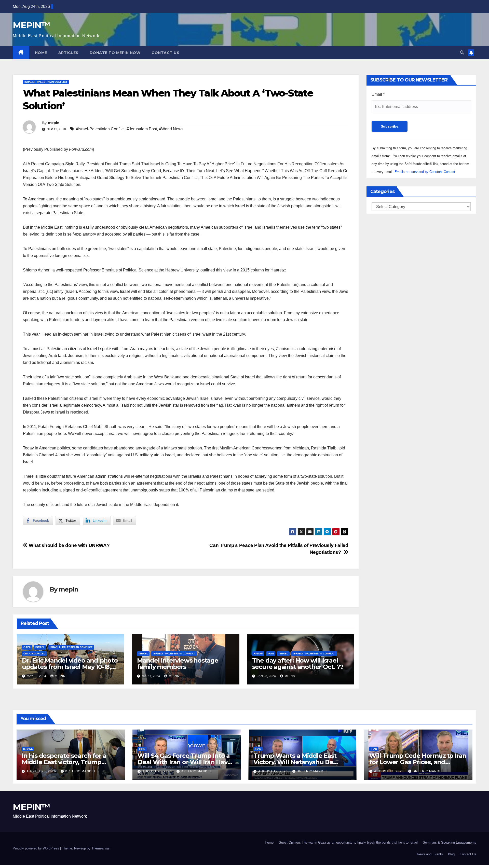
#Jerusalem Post (142, 129)
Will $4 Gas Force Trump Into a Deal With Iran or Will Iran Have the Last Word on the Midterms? (186, 762)
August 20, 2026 (157, 771)
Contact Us (165, 52)
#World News (171, 129)
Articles (68, 52)
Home (41, 52)
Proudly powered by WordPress (36, 848)
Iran (271, 653)
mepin (53, 122)
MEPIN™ (31, 25)
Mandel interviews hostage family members (177, 663)
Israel (40, 647)
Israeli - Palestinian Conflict (45, 81)
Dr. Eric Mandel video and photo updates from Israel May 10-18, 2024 (70, 667)
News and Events (430, 854)
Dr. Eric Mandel (80, 771)
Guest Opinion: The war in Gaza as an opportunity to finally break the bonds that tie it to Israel (348, 842)
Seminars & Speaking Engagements (449, 842)
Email (378, 94)
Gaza (27, 647)
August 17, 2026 (389, 771)
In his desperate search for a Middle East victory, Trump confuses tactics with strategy (66, 762)
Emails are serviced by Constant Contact (425, 172)
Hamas (258, 653)
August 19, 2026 (273, 771)
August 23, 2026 (41, 771)
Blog (451, 854)
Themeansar (100, 848)
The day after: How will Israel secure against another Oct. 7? (297, 663)
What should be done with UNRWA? (69, 545)
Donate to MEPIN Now (115, 52)
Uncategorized (34, 653)
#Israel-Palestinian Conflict (100, 129)
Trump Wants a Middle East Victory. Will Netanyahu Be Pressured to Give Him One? (295, 762)
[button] (462, 52)
